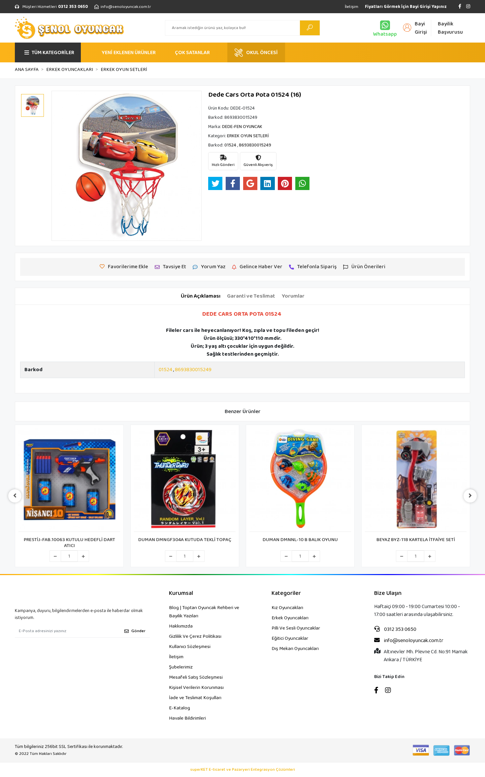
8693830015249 (193, 370)
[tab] (200, 296)
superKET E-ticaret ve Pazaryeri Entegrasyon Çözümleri (242, 769)
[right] (470, 496)
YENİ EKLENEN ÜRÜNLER (129, 53)
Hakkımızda (181, 626)
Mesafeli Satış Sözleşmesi (196, 677)
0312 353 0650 (399, 629)
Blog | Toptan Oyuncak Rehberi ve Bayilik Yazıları (204, 612)
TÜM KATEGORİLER (53, 53)
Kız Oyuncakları (287, 608)
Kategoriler (286, 593)
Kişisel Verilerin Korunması (196, 688)
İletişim (351, 6)
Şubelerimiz (181, 667)
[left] (15, 496)
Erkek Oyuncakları (290, 618)
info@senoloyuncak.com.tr (413, 641)
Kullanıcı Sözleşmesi (189, 647)
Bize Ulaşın (388, 593)
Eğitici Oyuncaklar (290, 638)
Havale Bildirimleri (187, 718)
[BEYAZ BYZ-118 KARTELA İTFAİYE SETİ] (416, 480)
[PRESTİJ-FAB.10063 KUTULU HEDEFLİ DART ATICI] (69, 480)
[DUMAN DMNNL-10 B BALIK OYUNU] (300, 480)
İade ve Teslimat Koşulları (195, 698)
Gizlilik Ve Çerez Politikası (195, 636)
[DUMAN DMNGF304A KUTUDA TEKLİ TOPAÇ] (185, 480)
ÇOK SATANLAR (192, 53)
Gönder (138, 631)
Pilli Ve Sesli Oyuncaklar (296, 628)
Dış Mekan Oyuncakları (295, 649)
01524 (165, 370)
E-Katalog (179, 708)
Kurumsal (181, 593)
